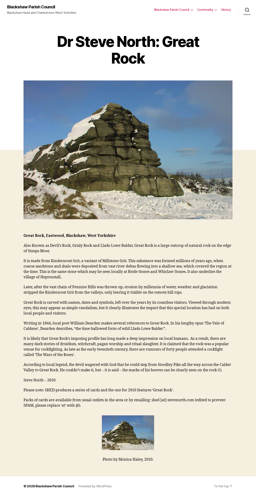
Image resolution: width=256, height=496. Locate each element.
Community (205, 9)
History (226, 9)
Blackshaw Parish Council (31, 7)
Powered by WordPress (95, 486)
